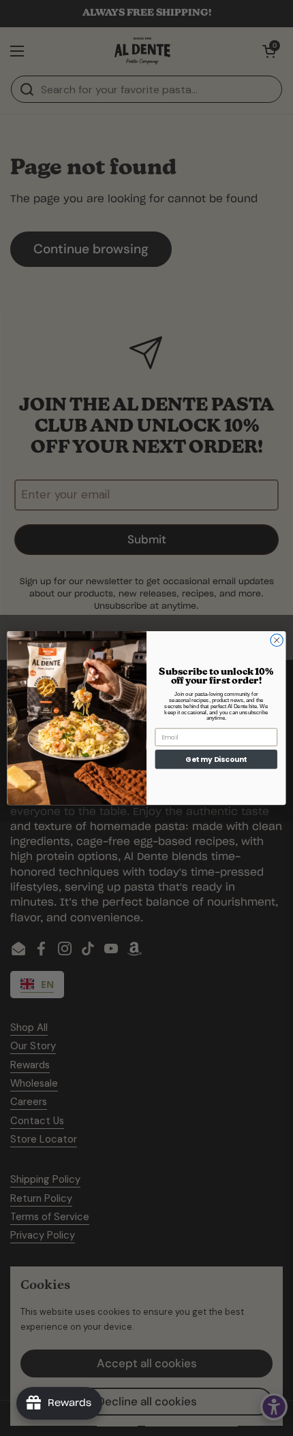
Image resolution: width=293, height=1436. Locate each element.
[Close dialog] (277, 640)
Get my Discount (216, 759)
